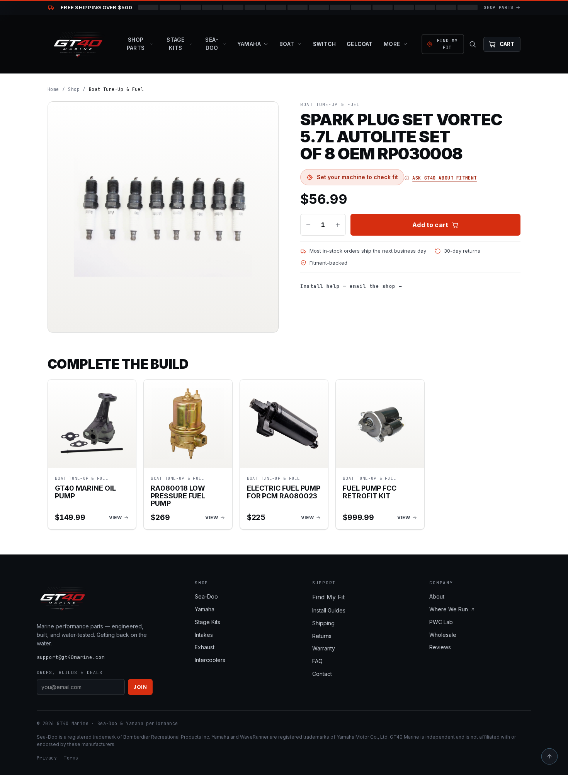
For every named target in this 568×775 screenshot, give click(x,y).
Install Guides (328, 610)
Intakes (204, 634)
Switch (324, 44)
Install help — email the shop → (351, 286)
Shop (74, 89)
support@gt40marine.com (71, 657)
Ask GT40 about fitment (444, 178)
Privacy (47, 758)
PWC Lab (441, 622)
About (436, 596)
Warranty (323, 648)
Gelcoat (360, 44)
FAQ (317, 661)
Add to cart (430, 225)
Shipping (323, 623)
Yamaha (249, 44)
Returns (322, 636)
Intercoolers (210, 660)
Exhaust (204, 647)
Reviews (440, 647)
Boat (286, 44)
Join (140, 687)
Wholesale (442, 634)
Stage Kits (175, 44)
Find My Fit (328, 597)
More (392, 44)
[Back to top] (549, 756)
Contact (322, 674)
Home (53, 89)
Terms (71, 758)
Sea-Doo (211, 44)
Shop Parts (136, 44)
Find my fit (447, 44)
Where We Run (448, 609)
